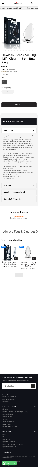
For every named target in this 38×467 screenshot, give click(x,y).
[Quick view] (16, 258)
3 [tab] (11, 50)
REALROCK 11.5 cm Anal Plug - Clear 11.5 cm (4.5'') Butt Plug (28, 264)
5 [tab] (17, 50)
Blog (3, 437)
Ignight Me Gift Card (8, 442)
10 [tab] (32, 50)
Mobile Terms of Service (10, 427)
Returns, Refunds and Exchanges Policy (15, 412)
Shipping (3, 71)
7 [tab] (23, 50)
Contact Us (6, 439)
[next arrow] (21, 275)
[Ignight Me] (18, 3)
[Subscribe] (33, 386)
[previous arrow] (17, 275)
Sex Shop (5, 402)
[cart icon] (35, 3)
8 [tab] (26, 50)
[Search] (31, 3)
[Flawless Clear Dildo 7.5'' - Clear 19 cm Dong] (10, 252)
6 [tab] (20, 50)
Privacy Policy (6, 424)
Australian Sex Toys (8, 399)
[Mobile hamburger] (3, 3)
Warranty (5, 419)
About (4, 434)
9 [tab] (29, 50)
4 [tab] (14, 50)
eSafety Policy (7, 417)
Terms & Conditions (8, 422)
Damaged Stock (7, 414)
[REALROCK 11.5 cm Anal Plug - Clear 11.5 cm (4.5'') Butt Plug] (28, 252)
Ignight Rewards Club (9, 447)
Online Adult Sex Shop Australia (12, 444)
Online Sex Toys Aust (9, 397)
